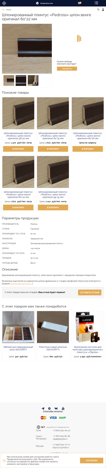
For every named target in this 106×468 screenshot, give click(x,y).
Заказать (67, 69)
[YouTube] (63, 408)
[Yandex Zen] (49, 409)
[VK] (56, 409)
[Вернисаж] (9, 3)
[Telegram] (42, 409)
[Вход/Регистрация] (103, 9)
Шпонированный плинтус (21, 284)
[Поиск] (98, 10)
